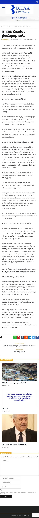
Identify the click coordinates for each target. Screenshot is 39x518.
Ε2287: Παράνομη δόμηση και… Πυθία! (14, 383)
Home (2, 26)
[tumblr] (22, 337)
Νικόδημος (5, 39)
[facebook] (37, 337)
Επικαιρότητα (8, 26)
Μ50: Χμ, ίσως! (19, 351)
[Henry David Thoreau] (19, 18)
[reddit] (26, 337)
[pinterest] (18, 337)
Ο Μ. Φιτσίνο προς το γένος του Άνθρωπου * (19, 345)
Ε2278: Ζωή (5, 408)
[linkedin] (29, 337)
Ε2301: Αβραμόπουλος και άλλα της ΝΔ (14, 444)
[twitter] (33, 337)
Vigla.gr (26, 516)
